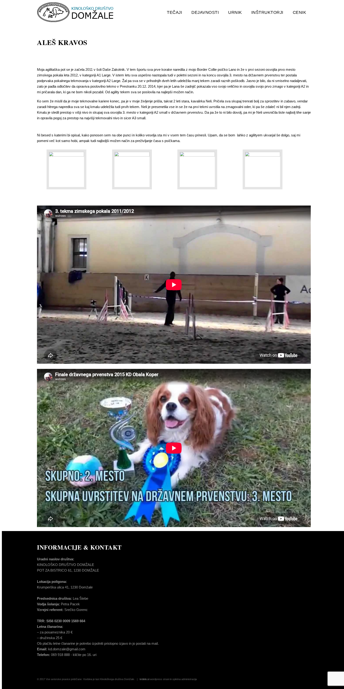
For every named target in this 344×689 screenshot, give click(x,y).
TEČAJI (174, 12)
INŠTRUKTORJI (267, 12)
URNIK (235, 12)
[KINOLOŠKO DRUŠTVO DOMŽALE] (85, 12)
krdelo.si (144, 679)
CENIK (299, 12)
